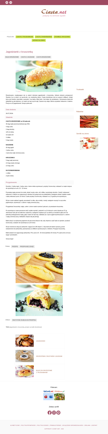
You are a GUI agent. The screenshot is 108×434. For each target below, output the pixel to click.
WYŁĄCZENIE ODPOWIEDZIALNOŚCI (73, 425)
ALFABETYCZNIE (15, 425)
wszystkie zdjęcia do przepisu (24, 320)
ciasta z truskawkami (24, 36)
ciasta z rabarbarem (44, 36)
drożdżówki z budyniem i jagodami (49, 356)
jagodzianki (40, 341)
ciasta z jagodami (27, 57)
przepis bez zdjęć (27, 246)
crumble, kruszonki (62, 36)
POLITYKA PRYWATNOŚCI (28, 425)
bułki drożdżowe (12, 57)
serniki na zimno (39, 40)
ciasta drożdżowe (43, 57)
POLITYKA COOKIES (43, 425)
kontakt (94, 425)
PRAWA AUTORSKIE (55, 425)
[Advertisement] (89, 60)
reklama (87, 425)
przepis (15, 246)
